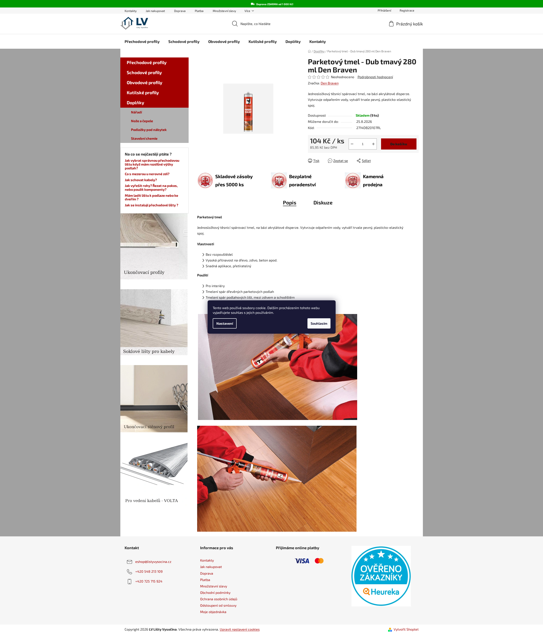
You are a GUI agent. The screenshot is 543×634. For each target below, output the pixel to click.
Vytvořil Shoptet (406, 629)
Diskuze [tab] (323, 202)
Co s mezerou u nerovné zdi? (147, 174)
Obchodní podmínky (215, 592)
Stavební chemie (144, 138)
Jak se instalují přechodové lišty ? (151, 205)
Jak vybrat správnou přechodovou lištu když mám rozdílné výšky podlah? (152, 164)
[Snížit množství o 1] (352, 144)
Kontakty (131, 11)
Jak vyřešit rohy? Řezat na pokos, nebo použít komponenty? (151, 187)
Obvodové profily (144, 82)
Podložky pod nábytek (149, 130)
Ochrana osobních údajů (218, 599)
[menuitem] (142, 41)
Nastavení (224, 323)
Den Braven (330, 83)
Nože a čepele (142, 121)
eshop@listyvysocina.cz (153, 561)
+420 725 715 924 (148, 581)
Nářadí (136, 112)
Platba (199, 11)
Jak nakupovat (155, 11)
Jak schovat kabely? (141, 180)
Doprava (180, 11)
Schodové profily (144, 72)
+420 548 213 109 (149, 571)
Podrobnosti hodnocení (375, 77)
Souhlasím (319, 323)
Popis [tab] (289, 202)
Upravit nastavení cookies (240, 629)
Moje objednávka (213, 612)
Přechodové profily (147, 62)
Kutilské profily (143, 92)
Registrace (407, 10)
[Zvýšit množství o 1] (373, 144)
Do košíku (398, 144)
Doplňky (135, 102)
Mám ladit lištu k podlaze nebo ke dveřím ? (151, 197)
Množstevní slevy (224, 11)
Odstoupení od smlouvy (218, 605)
